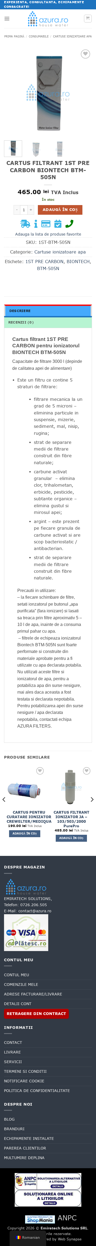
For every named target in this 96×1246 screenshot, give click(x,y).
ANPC (67, 1217)
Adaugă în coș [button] (25, 833)
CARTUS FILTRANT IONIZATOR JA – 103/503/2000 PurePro (71, 819)
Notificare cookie (24, 1081)
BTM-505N (48, 268)
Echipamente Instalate (29, 1138)
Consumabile (39, 36)
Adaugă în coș (60, 209)
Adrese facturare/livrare (33, 994)
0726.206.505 (33, 904)
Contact (13, 1042)
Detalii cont (17, 1003)
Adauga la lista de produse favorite (48, 234)
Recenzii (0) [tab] (21, 322)
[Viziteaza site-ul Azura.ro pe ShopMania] (40, 1219)
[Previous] (12, 92)
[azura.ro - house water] (48, 19)
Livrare (12, 1052)
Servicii (13, 1061)
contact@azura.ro (34, 911)
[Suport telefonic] (70, 225)
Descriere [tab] (19, 311)
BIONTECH (78, 261)
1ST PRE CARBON (44, 261)
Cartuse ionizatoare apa (72, 36)
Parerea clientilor (25, 1148)
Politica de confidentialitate (37, 1090)
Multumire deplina (24, 1157)
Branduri (14, 1129)
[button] (7, 18)
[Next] (83, 92)
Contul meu (16, 975)
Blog (9, 1119)
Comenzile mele (21, 984)
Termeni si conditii (25, 1071)
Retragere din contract (36, 1013)
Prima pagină (14, 36)
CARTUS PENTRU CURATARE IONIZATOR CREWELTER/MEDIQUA (29, 817)
